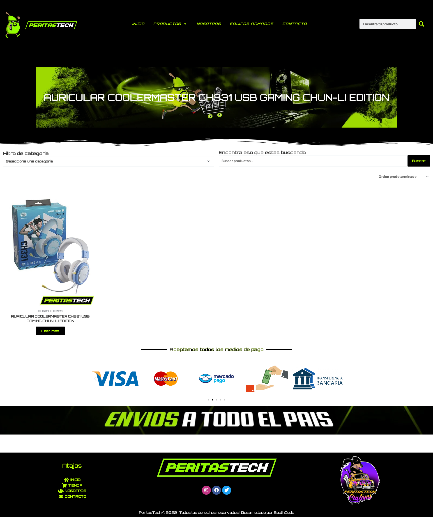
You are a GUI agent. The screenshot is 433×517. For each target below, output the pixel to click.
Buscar (419, 161)
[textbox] (106, 161)
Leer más (50, 331)
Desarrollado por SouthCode (267, 512)
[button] (95, 379)
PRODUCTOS (167, 24)
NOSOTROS (209, 24)
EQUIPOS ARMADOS (251, 24)
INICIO (138, 24)
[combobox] (108, 161)
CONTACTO (294, 24)
